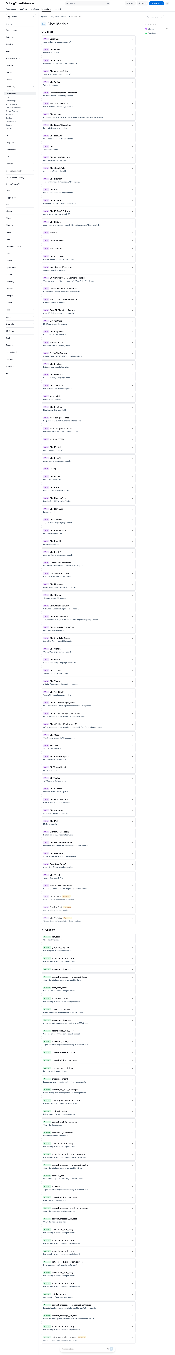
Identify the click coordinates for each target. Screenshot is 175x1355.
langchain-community (59, 16)
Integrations (46, 9)
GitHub (143, 3)
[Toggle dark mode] (167, 3)
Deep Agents (11, 9)
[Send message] (111, 1349)
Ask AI (131, 3)
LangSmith (58, 9)
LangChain (23, 9)
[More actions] (161, 17)
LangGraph (34, 9)
